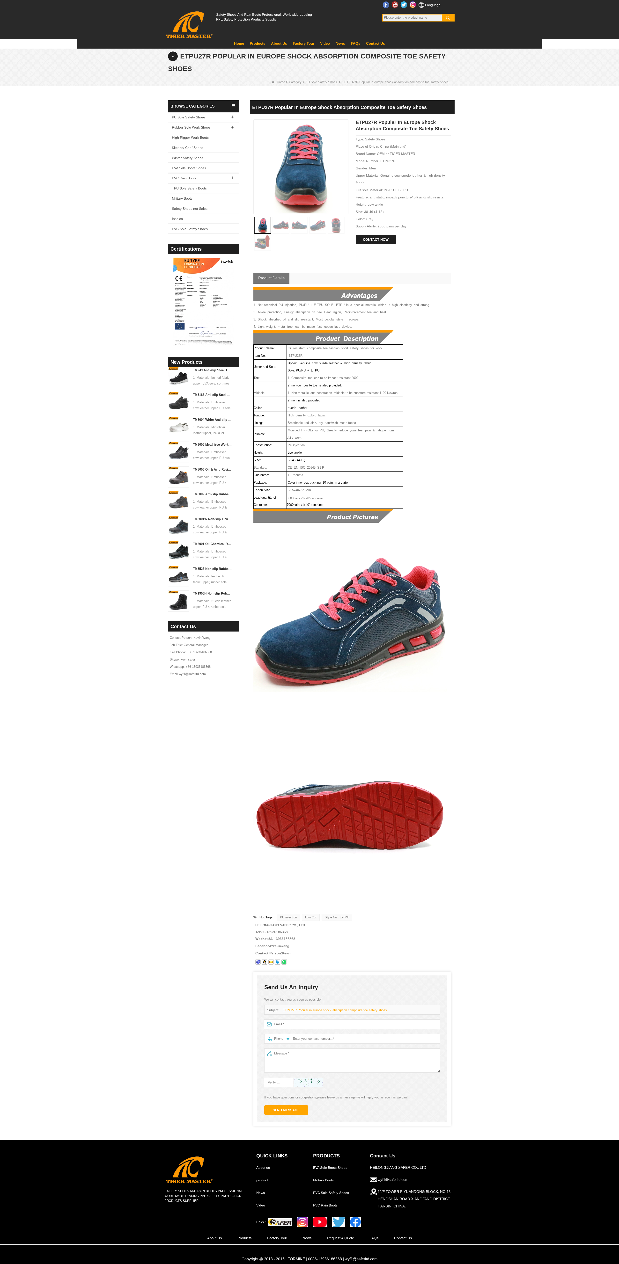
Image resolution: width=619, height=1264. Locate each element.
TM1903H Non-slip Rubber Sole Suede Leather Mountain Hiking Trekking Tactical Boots (212, 593)
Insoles (177, 219)
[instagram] (302, 1222)
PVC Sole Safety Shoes (190, 229)
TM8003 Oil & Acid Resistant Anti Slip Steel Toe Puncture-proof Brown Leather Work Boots (212, 469)
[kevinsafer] (258, 962)
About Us (279, 43)
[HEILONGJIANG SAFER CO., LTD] (188, 23)
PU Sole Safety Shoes (321, 82)
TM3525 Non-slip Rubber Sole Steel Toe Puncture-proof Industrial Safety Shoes (212, 569)
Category (295, 82)
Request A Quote (340, 1238)
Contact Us (375, 43)
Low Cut (311, 917)
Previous (170, 294)
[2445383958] (264, 962)
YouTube (395, 4)
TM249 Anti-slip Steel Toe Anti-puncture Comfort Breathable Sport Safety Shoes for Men (212, 370)
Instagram (413, 4)
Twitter (404, 4)
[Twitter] (338, 1222)
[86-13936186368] (284, 962)
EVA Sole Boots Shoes (189, 168)
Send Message (286, 1110)
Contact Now (376, 239)
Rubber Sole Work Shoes (191, 127)
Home (239, 43)
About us (263, 1168)
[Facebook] (355, 1222)
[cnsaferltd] (277, 962)
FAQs (355, 43)
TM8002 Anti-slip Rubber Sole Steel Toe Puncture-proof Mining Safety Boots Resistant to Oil (212, 494)
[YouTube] (320, 1222)
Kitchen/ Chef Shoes (187, 148)
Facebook (386, 4)
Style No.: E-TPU (337, 917)
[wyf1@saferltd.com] (271, 962)
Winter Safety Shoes (187, 158)
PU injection (288, 917)
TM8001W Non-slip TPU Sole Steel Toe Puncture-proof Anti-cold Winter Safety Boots (212, 519)
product (262, 1180)
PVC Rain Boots (184, 178)
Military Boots (182, 198)
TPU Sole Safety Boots (189, 188)
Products (257, 43)
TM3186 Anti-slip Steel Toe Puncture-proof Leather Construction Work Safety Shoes (212, 395)
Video (325, 43)
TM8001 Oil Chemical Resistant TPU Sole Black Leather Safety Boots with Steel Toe (212, 544)
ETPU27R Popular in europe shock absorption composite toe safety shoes (335, 1010)
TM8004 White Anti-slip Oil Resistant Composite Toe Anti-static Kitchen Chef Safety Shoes (212, 419)
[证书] (203, 301)
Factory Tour (303, 43)
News (340, 43)
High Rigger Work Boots (190, 137)
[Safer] (280, 1222)
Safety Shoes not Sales (189, 209)
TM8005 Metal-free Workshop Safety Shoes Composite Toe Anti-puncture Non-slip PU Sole (212, 444)
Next (237, 294)
